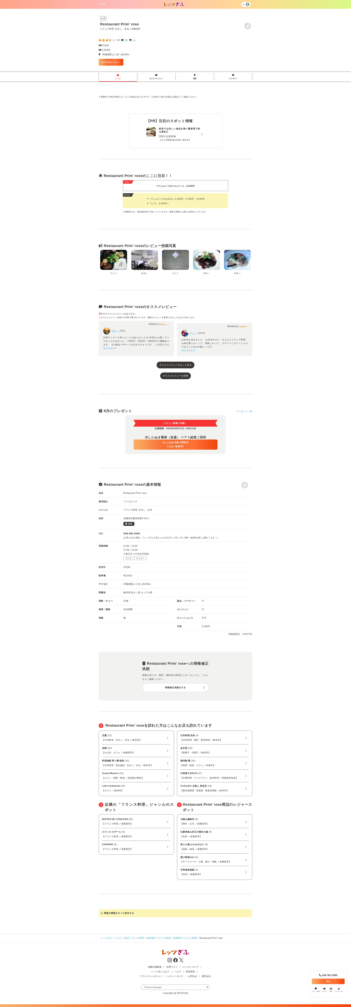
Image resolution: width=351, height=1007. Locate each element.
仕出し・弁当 (122, 29)
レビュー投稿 (316, 991)
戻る (103, 4)
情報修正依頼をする (175, 687)
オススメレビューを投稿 (175, 376)
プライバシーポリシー (151, 976)
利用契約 (190, 971)
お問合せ (192, 976)
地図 (195, 76)
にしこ (192, 333)
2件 (126, 40)
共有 (331, 991)
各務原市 (136, 29)
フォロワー (233, 76)
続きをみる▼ (110, 348)
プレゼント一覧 (244, 411)
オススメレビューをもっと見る (175, 365)
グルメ (118, 938)
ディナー (140, 558)
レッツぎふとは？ (160, 971)
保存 (247, 26)
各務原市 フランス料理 (185, 938)
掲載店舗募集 (155, 967)
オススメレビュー (156, 76)
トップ (118, 76)
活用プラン (172, 967)
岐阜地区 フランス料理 (158, 938)
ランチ (128, 558)
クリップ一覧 (338, 991)
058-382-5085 (328, 975)
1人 (134, 40)
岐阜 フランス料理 (134, 938)
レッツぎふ (106, 938)
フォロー (324, 991)
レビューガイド (175, 976)
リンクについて (190, 967)
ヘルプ (177, 971)
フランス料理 (107, 29)
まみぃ (114, 331)
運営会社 (206, 976)
